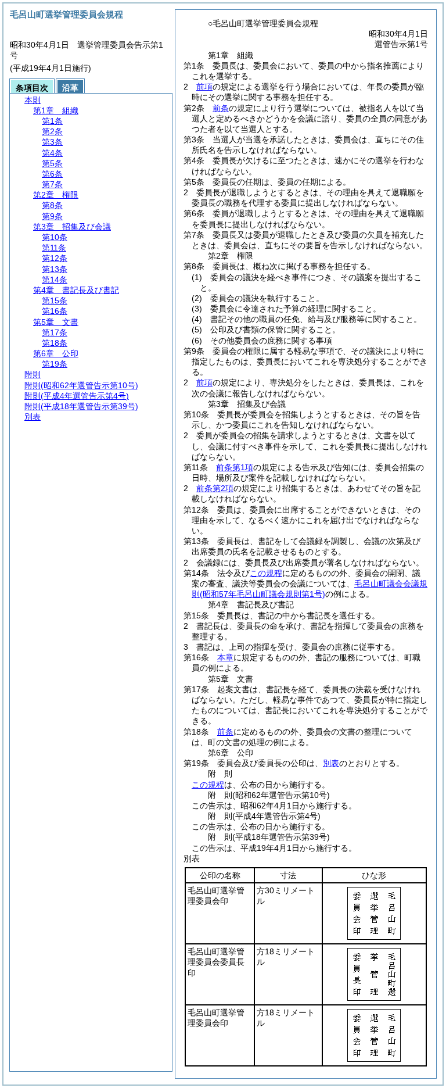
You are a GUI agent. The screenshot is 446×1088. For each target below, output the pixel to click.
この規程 (266, 573)
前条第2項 (214, 488)
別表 (331, 763)
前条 (221, 108)
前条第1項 (234, 467)
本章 (225, 657)
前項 (204, 86)
